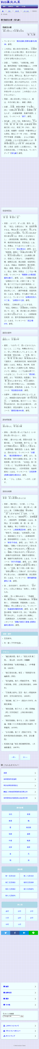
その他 (23, 6)
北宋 (10, 847)
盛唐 (28, 834)
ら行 (19, 924)
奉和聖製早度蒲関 (10, 779)
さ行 (31, 911)
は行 (19, 918)
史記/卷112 (21, 249)
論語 (4, 6)
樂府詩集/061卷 (17, 411)
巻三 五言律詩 (10, 882)
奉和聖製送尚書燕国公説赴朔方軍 (16, 798)
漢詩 (17, 6)
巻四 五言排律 (29, 882)
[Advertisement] (19, 182)
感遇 (5, 773)
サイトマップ (10, 1036)
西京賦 (32, 374)
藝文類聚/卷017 (16, 456)
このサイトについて (12, 1026)
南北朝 (28, 827)
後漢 (10, 821)
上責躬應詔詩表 (19, 530)
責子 (24, 116)
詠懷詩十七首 (18, 300)
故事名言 (10, 6)
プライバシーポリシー (13, 1031)
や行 (7, 924)
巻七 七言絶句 (10, 895)
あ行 (7, 911)
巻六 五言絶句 (29, 889)
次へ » (25, 757)
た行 (7, 918)
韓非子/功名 (12, 543)
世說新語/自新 (17, 390)
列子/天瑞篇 (16, 562)
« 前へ (14, 757)
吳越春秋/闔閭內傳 (15, 609)
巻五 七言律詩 (10, 889)
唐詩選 (17, 11)
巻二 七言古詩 (29, 876)
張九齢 (14, 153)
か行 (19, 911)
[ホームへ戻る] (10, 2)
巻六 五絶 (26, 11)
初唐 (10, 834)
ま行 (31, 918)
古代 (10, 814)
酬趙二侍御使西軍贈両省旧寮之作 (16, 792)
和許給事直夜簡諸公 (11, 785)
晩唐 (28, 840)
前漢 (28, 814)
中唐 (10, 840)
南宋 (28, 847)
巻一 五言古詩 (10, 876)
